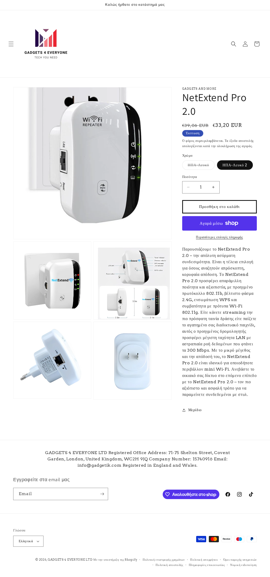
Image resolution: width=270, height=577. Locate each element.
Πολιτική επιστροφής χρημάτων (164, 559)
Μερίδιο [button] (195, 410)
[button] (11, 44)
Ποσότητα (189, 177)
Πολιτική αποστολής (169, 565)
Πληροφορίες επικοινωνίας (207, 565)
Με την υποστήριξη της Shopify (115, 559)
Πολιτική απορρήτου (204, 559)
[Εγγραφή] (102, 494)
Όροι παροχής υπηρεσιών (240, 559)
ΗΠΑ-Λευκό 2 (235, 165)
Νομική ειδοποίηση (243, 565)
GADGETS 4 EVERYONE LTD (70, 559)
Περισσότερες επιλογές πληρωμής (219, 237)
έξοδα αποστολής (241, 141)
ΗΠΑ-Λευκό (201, 166)
